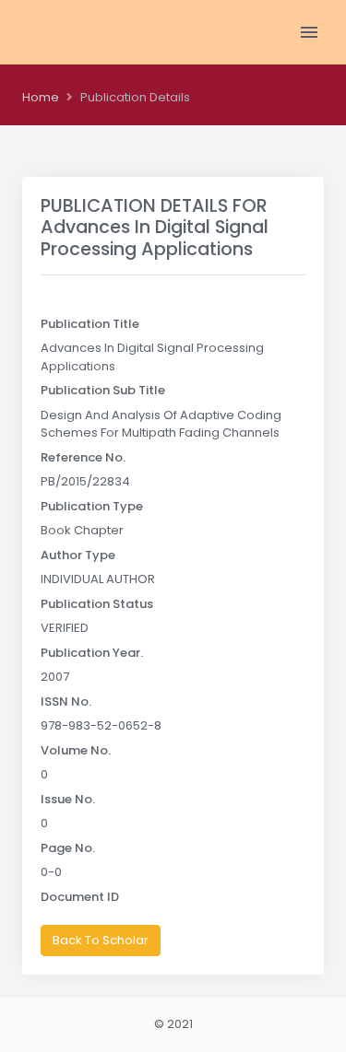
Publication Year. (92, 652)
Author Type (78, 555)
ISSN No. (66, 701)
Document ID (80, 897)
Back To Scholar (101, 940)
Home (40, 97)
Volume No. (76, 750)
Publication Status (97, 604)
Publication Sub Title (103, 390)
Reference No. (83, 457)
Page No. (68, 848)
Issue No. (68, 799)
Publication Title (90, 324)
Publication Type (92, 506)
